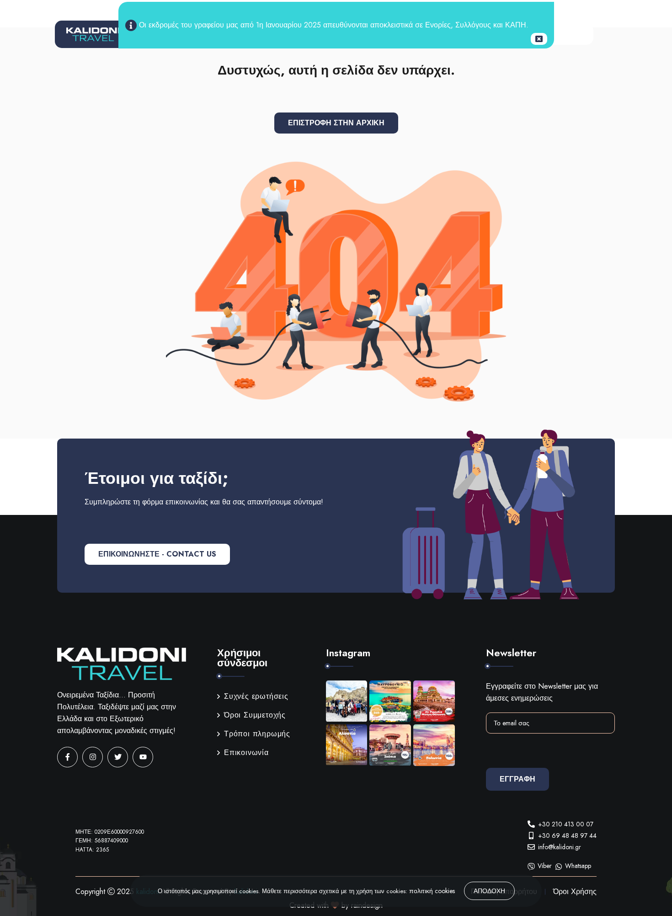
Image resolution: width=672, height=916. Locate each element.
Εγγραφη (517, 779)
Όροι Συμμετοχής (255, 715)
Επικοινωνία (246, 752)
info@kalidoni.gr (559, 847)
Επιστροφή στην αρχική (336, 123)
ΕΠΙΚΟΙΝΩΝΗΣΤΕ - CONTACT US (157, 554)
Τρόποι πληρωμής (257, 734)
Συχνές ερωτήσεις (256, 696)
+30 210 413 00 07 (565, 824)
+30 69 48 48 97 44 (567, 835)
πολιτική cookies (432, 890)
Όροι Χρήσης (575, 891)
